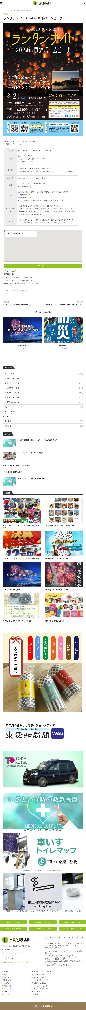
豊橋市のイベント (45, 378)
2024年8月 (22, 290)
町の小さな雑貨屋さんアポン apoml (57, 621)
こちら (29, 195)
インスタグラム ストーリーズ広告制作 (31, 453)
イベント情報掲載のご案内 (12, 472)
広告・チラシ (44, 416)
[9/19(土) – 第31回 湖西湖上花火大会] (64, 574)
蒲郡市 (14, 290)
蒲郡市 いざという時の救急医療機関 (31, 478)
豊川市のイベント (45, 383)
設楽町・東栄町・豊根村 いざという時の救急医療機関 (37, 440)
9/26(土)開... (63, 345)
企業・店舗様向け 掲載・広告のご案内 (16, 465)
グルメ (44, 407)
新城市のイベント (45, 397)
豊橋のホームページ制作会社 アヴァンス (18, 962)
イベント (7, 290)
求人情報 (44, 421)
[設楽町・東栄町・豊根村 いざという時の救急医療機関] (9, 443)
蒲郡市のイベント (45, 388)
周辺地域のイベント (45, 402)
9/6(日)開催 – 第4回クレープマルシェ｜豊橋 (60, 525)
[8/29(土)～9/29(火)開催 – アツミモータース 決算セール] (22, 543)
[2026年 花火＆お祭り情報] (22, 330)
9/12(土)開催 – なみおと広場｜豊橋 (57, 558)
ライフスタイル (44, 411)
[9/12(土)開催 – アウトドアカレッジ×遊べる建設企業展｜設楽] (22, 510)
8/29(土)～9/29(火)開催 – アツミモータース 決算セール (21, 558)
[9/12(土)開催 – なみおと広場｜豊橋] (64, 543)
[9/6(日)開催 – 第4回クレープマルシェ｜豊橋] (64, 510)
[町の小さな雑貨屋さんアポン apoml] (64, 605)
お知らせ (44, 426)
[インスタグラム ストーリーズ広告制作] (9, 456)
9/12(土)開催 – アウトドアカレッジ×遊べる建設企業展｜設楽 (21, 526)
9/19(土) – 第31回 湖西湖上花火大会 (57, 590)
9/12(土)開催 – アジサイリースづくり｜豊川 (17, 621)
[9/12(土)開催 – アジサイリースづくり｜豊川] (22, 605)
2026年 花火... (22, 345)
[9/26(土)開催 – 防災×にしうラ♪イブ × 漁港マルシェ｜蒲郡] (63, 330)
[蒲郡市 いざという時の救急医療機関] (9, 481)
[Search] (85, 3)
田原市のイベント (45, 393)
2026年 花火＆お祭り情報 (11, 590)
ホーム (7, 10)
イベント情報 (44, 374)
